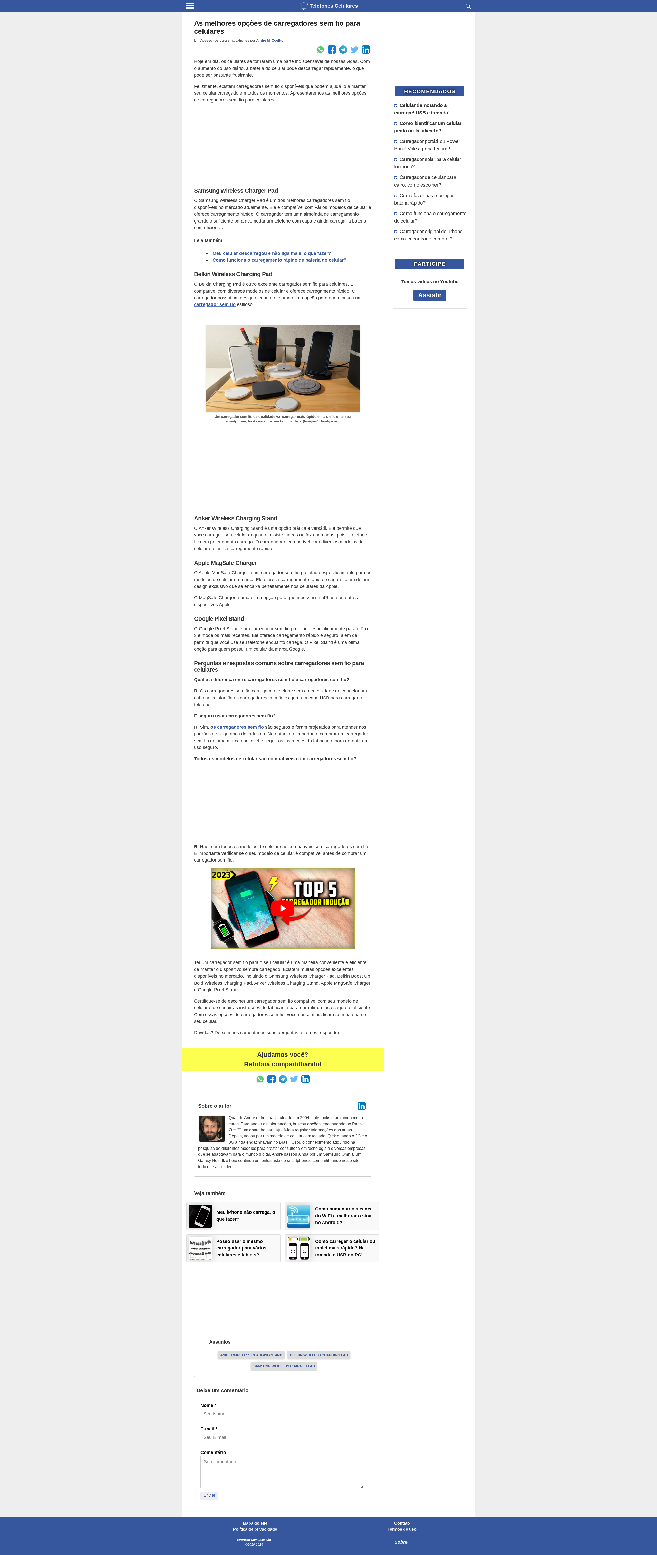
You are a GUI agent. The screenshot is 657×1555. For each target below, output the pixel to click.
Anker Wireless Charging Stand (251, 1355)
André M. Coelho (270, 40)
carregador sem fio (215, 304)
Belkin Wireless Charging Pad (319, 1355)
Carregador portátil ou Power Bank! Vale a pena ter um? (427, 144)
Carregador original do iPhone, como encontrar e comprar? (429, 235)
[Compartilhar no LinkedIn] (366, 49)
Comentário (213, 1452)
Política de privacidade (255, 1529)
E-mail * (208, 1428)
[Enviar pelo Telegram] (343, 49)
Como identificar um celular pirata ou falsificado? (427, 126)
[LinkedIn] (362, 1106)
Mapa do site (255, 1523)
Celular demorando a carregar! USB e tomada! (422, 108)
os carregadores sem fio (237, 727)
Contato (402, 1523)
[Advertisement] (282, 144)
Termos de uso (402, 1529)
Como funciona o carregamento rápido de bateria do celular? (279, 260)
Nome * (208, 1405)
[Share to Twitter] (354, 49)
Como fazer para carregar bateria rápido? (424, 199)
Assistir (430, 295)
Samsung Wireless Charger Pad (284, 1366)
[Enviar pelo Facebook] (332, 49)
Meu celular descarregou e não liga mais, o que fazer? (271, 253)
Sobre (401, 1542)
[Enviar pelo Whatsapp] (320, 49)
